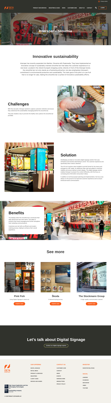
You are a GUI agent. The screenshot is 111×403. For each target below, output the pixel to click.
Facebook (86, 380)
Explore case (19, 303)
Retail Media (34, 370)
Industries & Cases (54, 8)
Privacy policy (61, 384)
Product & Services (37, 373)
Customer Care (72, 8)
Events (59, 376)
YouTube (85, 388)
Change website (104, 1)
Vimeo (84, 385)
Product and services (39, 8)
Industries (34, 376)
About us (82, 8)
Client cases (34, 378)
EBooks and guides (36, 381)
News (63, 8)
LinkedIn (85, 377)
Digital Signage (35, 368)
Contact (89, 8)
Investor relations (88, 368)
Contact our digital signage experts (56, 345)
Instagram (86, 382)
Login (103, 7)
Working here (61, 378)
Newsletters (61, 381)
